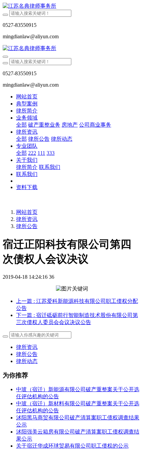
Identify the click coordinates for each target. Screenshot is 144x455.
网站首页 (27, 96)
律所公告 (27, 226)
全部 (21, 125)
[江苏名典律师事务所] (72, 6)
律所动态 (27, 361)
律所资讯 (27, 219)
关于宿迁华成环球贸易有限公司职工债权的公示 (72, 446)
